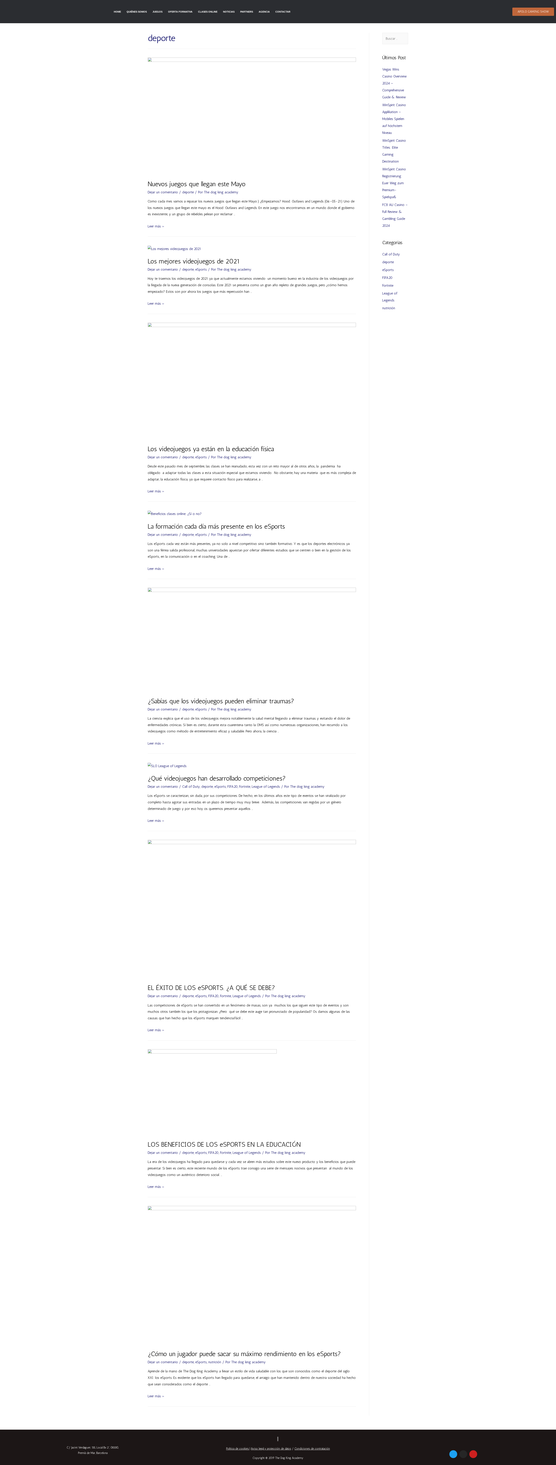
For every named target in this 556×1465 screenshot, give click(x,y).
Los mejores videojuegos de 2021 (194, 261)
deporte (188, 192)
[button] (533, 12)
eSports (201, 269)
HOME (117, 11)
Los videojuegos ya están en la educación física (211, 449)
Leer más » (156, 226)
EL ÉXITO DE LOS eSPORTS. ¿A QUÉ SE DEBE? (211, 988)
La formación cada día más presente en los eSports (216, 526)
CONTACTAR (282, 11)
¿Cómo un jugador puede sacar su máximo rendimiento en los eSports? (244, 1354)
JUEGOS (157, 11)
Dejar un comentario (163, 192)
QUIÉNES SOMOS (137, 11)
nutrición (214, 1362)
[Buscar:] (395, 38)
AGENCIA (264, 11)
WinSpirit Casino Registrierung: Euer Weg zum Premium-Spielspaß (394, 183)
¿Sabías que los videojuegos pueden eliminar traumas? (221, 701)
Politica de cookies (237, 1448)
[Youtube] (473, 1454)
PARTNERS (246, 11)
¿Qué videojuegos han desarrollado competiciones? (217, 778)
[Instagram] (463, 1454)
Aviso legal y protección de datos (271, 1448)
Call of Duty (191, 786)
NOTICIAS (229, 11)
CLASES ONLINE (207, 11)
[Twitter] (453, 1454)
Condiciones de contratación (312, 1448)
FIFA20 (232, 786)
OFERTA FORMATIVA (180, 11)
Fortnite (244, 786)
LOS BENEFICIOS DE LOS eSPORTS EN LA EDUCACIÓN (224, 1144)
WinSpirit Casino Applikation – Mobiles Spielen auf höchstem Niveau (394, 119)
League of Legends (266, 786)
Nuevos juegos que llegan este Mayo (197, 184)
